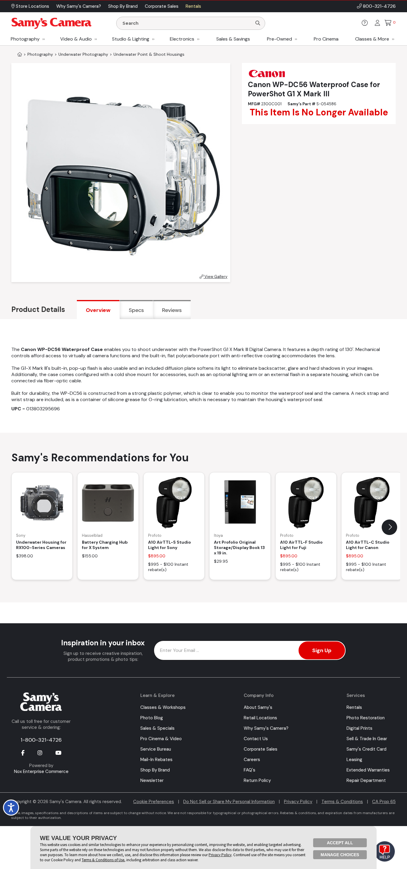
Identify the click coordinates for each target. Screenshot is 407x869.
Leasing (354, 760)
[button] (389, 527)
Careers (252, 760)
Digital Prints (359, 728)
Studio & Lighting (130, 39)
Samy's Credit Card (366, 749)
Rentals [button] (193, 6)
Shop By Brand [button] (123, 6)
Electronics (182, 39)
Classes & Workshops (163, 707)
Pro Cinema (326, 39)
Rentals (354, 707)
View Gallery (215, 276)
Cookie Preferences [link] (153, 802)
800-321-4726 (379, 6)
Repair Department (366, 780)
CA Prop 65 (384, 802)
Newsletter (152, 780)
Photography (25, 39)
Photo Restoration (366, 718)
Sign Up (321, 650)
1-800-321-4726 (41, 739)
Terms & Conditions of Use (103, 859)
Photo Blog (151, 718)
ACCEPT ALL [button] (340, 842)
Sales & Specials (157, 728)
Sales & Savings (233, 39)
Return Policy (257, 780)
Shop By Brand (155, 770)
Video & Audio (76, 39)
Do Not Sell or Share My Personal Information (229, 802)
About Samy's (258, 707)
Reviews (172, 310)
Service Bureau (155, 749)
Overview (98, 310)
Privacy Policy (298, 802)
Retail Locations (260, 718)
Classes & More (372, 39)
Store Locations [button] (32, 6)
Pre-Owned (279, 39)
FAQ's (249, 770)
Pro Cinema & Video (161, 739)
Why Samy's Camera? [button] (78, 6)
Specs (136, 310)
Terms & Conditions (342, 802)
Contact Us (256, 739)
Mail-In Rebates (156, 760)
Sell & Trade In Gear (367, 739)
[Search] (258, 23)
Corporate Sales (260, 749)
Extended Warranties (368, 770)
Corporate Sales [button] (161, 6)
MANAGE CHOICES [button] (340, 854)
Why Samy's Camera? (266, 728)
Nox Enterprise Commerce (41, 771)
